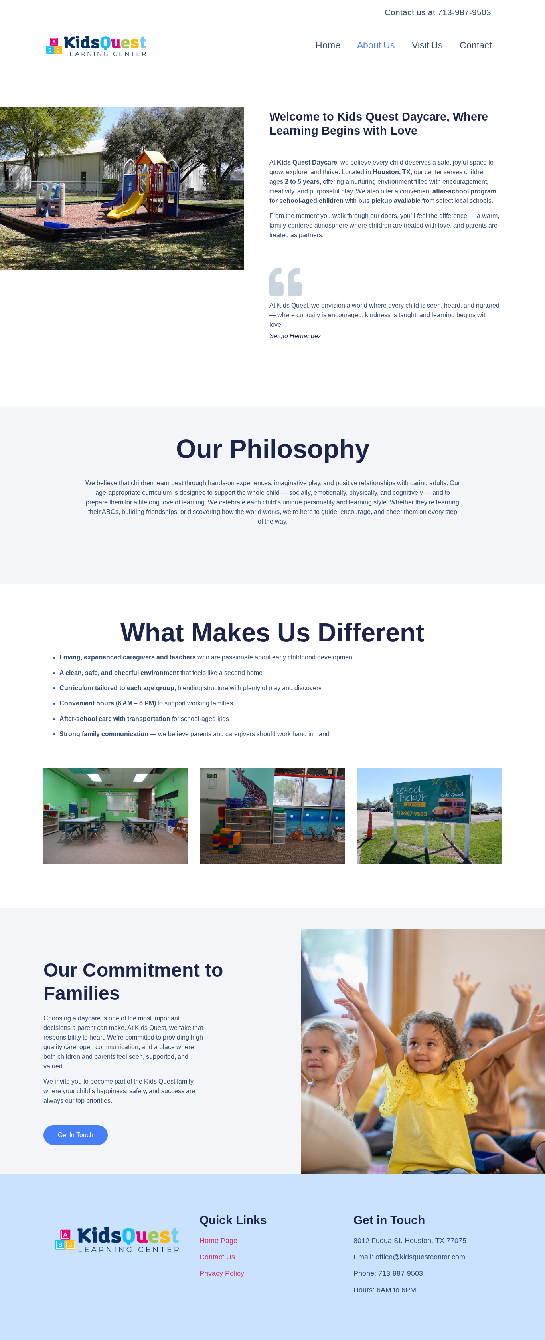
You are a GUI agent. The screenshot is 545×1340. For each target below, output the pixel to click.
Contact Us (217, 1257)
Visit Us (427, 45)
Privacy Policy (221, 1273)
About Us (376, 45)
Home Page (218, 1241)
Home (328, 45)
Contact (476, 45)
